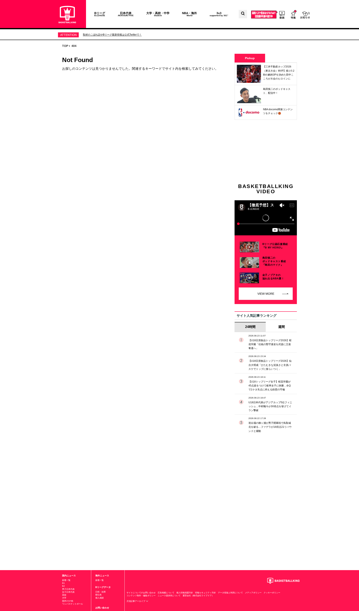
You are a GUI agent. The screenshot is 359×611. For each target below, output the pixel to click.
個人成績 (99, 598)
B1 (63, 583)
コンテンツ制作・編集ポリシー (141, 595)
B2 (63, 586)
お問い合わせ (102, 607)
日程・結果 (100, 592)
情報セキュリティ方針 (205, 592)
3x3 (219, 14)
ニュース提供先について (169, 595)
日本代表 (126, 14)
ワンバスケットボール (72, 604)
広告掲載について (166, 592)
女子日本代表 (68, 592)
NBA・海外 (189, 14)
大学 (64, 598)
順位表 (98, 595)
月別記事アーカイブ (136, 601)
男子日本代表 (68, 589)
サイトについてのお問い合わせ (141, 592)
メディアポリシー (253, 592)
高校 (64, 595)
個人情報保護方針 (184, 592)
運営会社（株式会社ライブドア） (198, 595)
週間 (281, 327)
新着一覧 (66, 580)
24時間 (250, 327)
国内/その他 (67, 601)
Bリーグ (99, 14)
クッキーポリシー (272, 592)
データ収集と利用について (230, 592)
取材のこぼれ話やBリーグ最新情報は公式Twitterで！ (112, 34)
